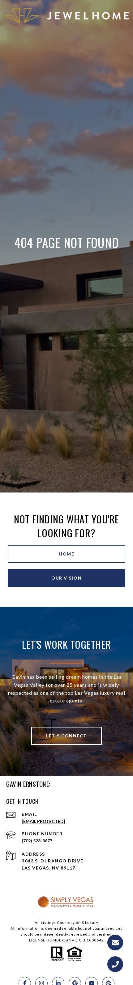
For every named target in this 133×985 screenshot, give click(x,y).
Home (66, 553)
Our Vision (66, 578)
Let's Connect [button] (66, 735)
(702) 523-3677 (37, 840)
